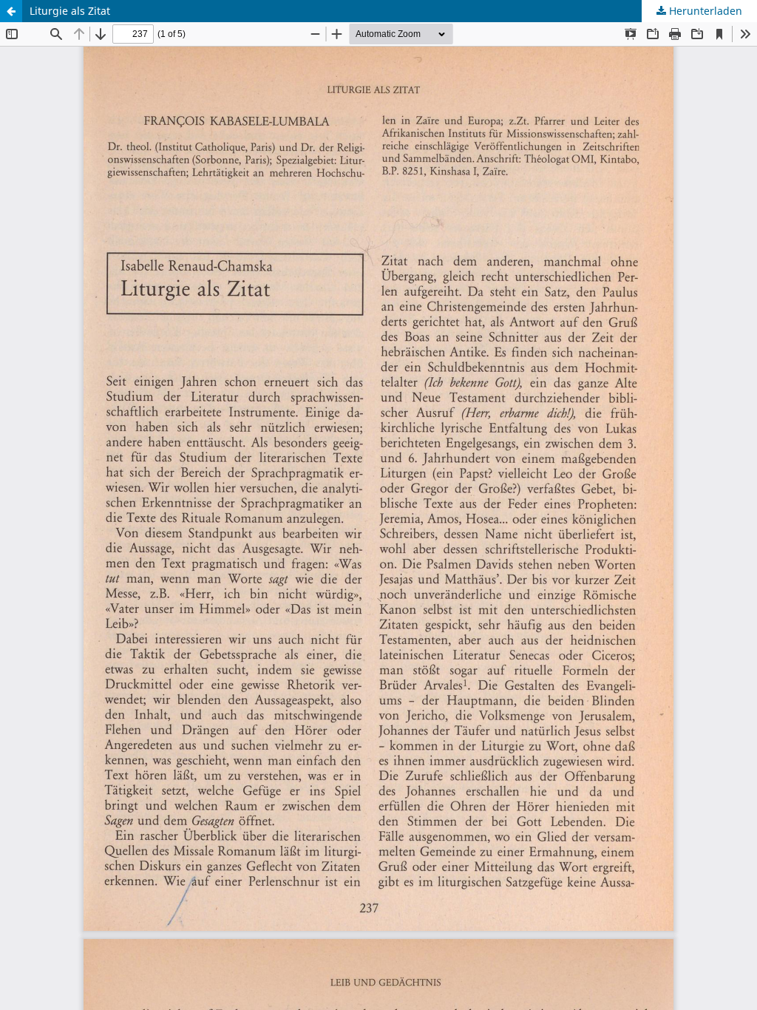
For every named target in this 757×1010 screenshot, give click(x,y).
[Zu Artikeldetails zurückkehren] (11, 11)
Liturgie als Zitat (70, 11)
